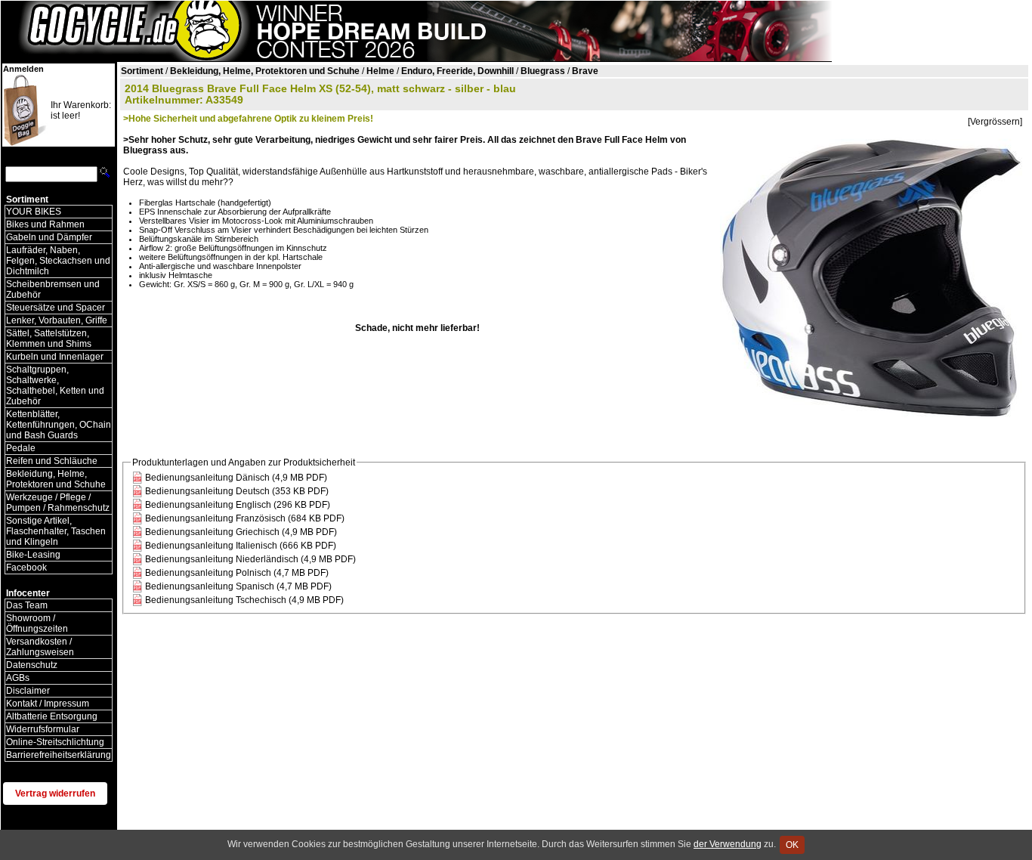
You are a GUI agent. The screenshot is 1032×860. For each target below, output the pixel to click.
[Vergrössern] (995, 121)
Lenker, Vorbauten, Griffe (56, 320)
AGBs (17, 678)
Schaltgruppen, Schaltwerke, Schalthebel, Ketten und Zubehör (55, 385)
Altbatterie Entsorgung (51, 716)
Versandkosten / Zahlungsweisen (40, 646)
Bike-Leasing (33, 554)
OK (792, 845)
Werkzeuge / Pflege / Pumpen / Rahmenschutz (58, 502)
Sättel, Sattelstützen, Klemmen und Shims (48, 338)
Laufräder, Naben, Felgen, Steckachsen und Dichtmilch (58, 261)
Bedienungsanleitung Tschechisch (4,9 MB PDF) (244, 600)
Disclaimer (28, 690)
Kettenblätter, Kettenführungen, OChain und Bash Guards (58, 425)
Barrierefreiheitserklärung (58, 755)
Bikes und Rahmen (45, 224)
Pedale (21, 448)
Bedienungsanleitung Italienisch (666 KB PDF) (240, 545)
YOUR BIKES (33, 211)
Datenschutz (31, 665)
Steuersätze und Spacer (55, 307)
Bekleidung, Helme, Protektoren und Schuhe (56, 479)
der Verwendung (728, 844)
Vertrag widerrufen (55, 793)
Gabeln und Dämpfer (49, 237)
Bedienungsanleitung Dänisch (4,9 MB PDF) (236, 477)
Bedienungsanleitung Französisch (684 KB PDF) (245, 518)
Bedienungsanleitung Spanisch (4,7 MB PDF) (238, 586)
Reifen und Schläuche (51, 461)
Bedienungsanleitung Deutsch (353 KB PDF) (237, 491)
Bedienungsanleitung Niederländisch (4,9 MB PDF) (250, 559)
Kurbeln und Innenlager (55, 356)
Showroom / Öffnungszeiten (37, 623)
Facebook (26, 567)
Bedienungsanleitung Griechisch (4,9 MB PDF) (241, 532)
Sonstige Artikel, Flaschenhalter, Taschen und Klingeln (56, 531)
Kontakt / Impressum (47, 703)
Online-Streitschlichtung (55, 742)
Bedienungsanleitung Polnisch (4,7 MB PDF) (237, 573)
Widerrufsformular (42, 729)
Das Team (27, 605)
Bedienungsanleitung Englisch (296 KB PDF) (237, 505)
